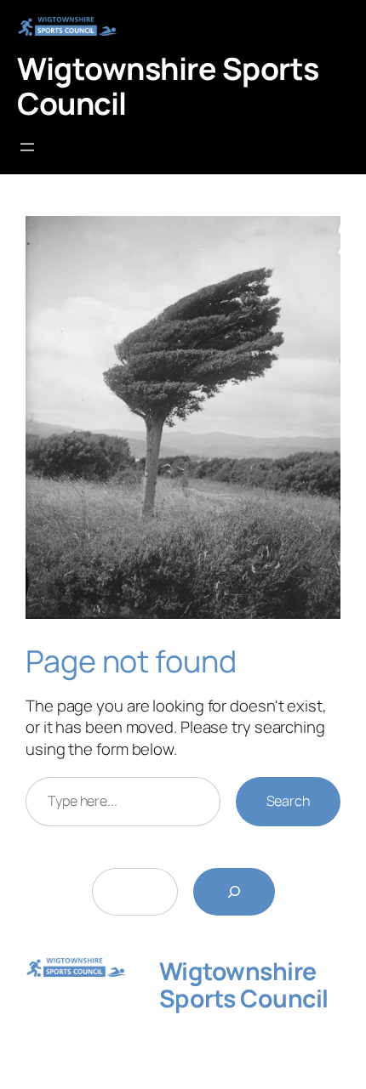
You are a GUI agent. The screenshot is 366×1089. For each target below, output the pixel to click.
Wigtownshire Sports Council (168, 85)
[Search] (234, 892)
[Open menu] (27, 147)
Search (288, 800)
